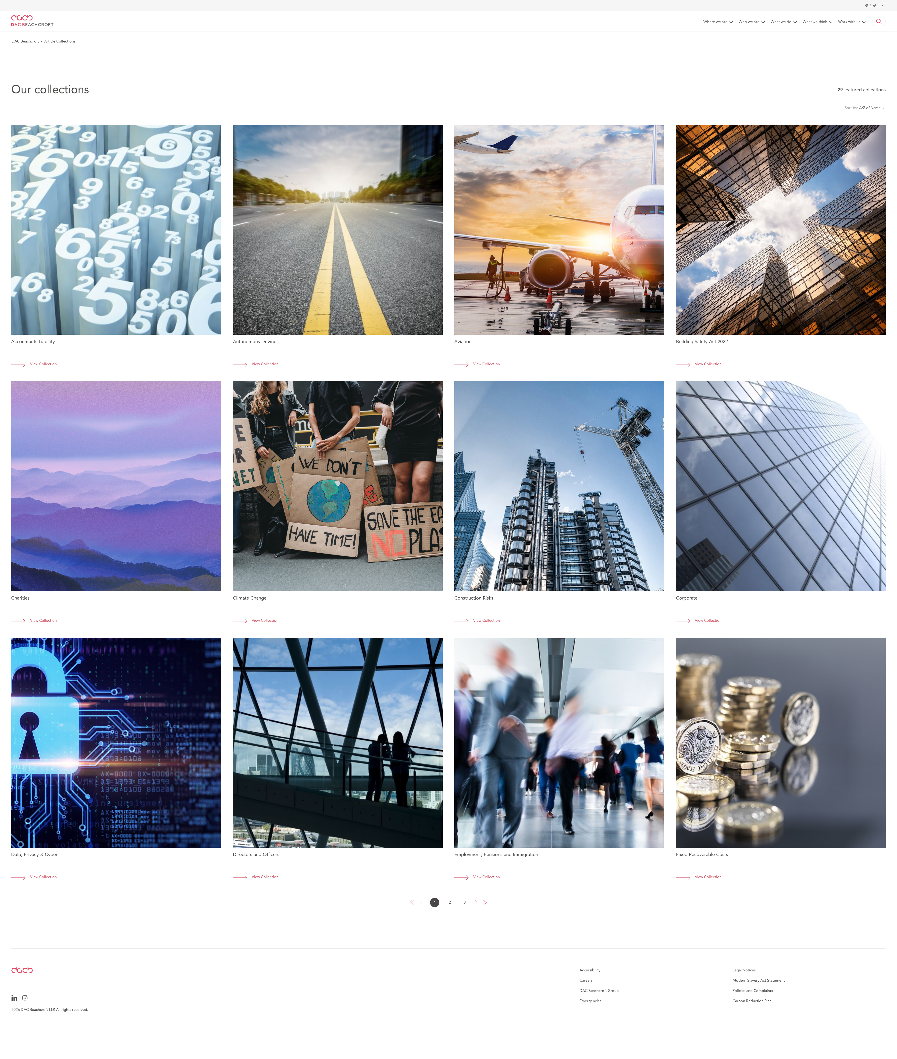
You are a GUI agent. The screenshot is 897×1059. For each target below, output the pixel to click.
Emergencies (591, 1001)
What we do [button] (781, 22)
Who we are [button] (749, 22)
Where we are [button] (715, 22)
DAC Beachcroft (25, 41)
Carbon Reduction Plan (752, 1001)
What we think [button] (815, 22)
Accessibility (590, 970)
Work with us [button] (849, 22)
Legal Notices (744, 970)
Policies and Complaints (753, 991)
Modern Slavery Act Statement (759, 980)
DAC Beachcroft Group (599, 991)
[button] (879, 21)
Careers (586, 980)
